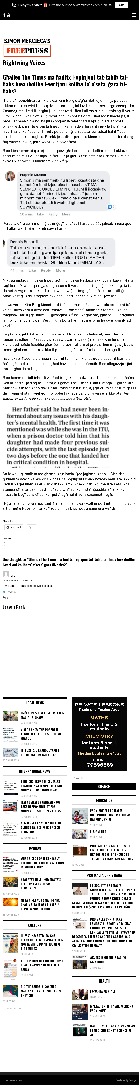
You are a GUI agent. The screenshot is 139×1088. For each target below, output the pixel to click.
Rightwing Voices (24, 62)
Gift (121, 5)
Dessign (132, 1080)
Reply (5, 597)
